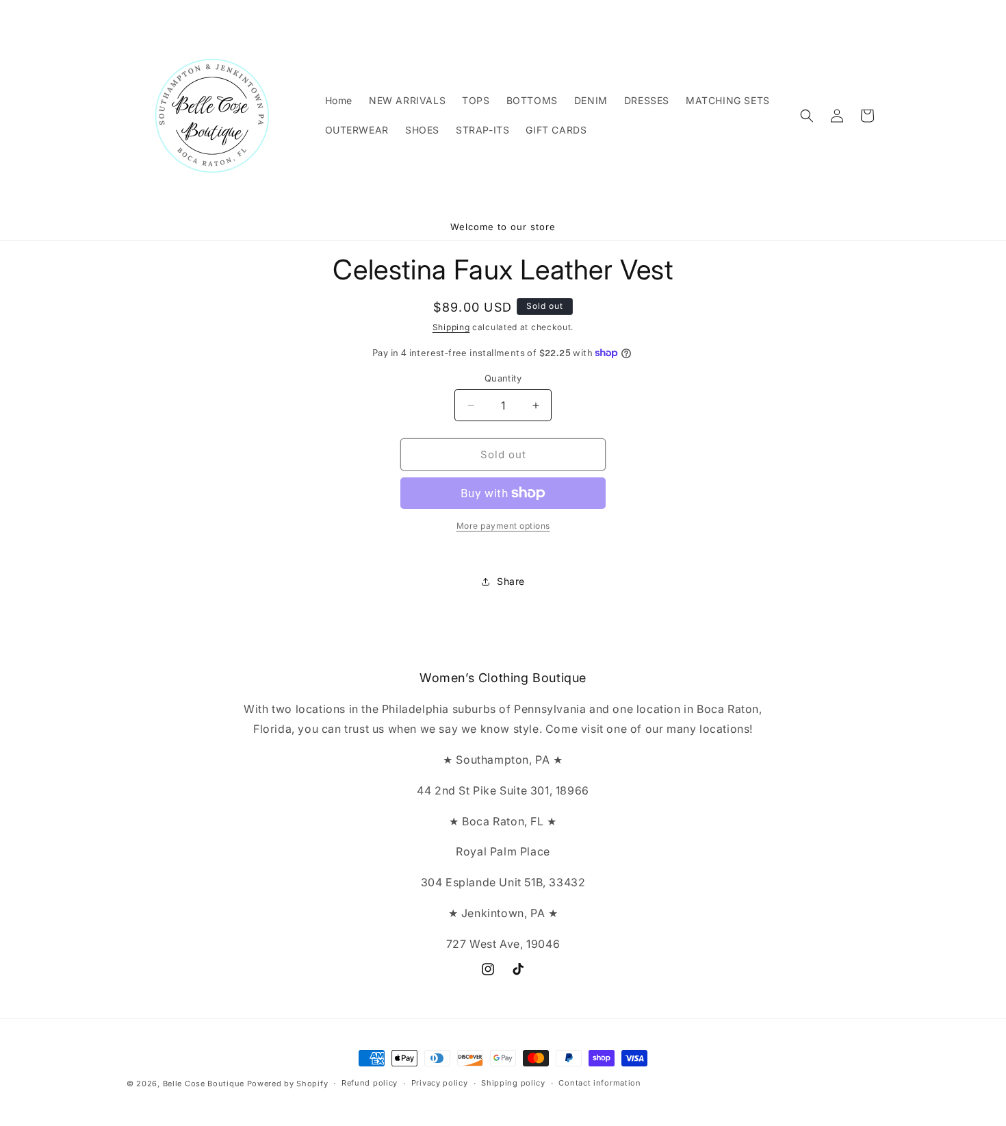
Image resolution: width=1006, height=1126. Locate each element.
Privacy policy (439, 1083)
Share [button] (511, 581)
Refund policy (369, 1083)
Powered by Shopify (287, 1083)
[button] (807, 116)
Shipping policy (513, 1083)
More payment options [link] (503, 526)
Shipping (451, 327)
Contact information (599, 1083)
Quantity (503, 378)
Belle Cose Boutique (203, 1083)
